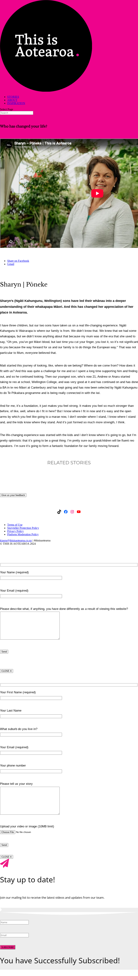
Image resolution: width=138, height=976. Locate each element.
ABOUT (12, 100)
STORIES (13, 96)
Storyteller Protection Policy (23, 527)
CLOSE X (6, 671)
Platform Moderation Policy (23, 534)
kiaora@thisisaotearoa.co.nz (16, 540)
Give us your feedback (13, 495)
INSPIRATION (16, 103)
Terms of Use (14, 524)
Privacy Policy (15, 531)
